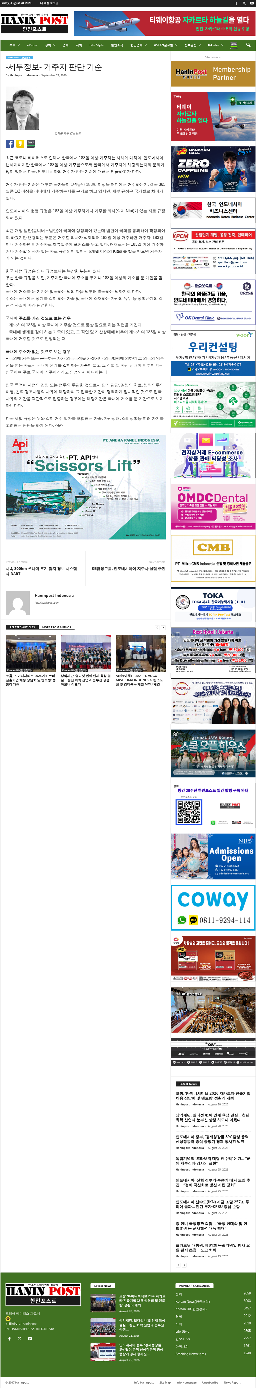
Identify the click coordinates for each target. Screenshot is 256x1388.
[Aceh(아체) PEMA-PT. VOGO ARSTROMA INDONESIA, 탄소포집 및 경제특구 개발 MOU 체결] (141, 653)
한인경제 (136, 45)
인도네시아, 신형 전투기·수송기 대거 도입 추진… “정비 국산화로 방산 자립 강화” (213, 1182)
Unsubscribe (210, 1382)
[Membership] (213, 74)
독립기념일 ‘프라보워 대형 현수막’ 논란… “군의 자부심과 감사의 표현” (213, 1161)
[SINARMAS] (213, 701)
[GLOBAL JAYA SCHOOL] (213, 753)
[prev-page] (157, 627)
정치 (48, 45)
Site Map (165, 1382)
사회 (79, 45)
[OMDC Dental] (213, 507)
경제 (65, 45)
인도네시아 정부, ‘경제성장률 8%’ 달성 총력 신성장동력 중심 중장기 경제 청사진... (141, 1349)
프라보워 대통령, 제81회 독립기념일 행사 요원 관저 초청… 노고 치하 (213, 1247)
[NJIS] (213, 856)
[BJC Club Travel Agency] (213, 650)
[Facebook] (237, 3)
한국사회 (182, 1346)
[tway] (213, 116)
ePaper (32, 45)
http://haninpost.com (47, 602)
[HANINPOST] (213, 806)
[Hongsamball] (213, 169)
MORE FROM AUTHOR (56, 627)
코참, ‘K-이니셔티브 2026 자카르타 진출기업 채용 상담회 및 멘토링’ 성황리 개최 (31, 679)
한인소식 (117, 45)
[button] (248, 45)
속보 (13, 45)
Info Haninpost (144, 1382)
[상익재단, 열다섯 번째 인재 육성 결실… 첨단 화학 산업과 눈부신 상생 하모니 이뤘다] (86, 653)
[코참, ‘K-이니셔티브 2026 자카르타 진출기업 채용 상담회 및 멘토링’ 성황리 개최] (31, 653)
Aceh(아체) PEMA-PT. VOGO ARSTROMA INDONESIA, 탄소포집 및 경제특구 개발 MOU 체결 (139, 679)
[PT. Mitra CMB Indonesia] (213, 558)
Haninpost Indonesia (24, 75)
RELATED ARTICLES (22, 627)
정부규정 (190, 45)
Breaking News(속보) (191, 1354)
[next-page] (163, 627)
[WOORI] (213, 353)
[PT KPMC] (213, 251)
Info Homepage (186, 1382)
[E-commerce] (213, 456)
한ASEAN (183, 1339)
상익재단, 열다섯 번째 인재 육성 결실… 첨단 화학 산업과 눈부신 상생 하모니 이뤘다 (86, 679)
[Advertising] (86, 487)
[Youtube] (252, 3)
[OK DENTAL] (213, 302)
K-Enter (213, 45)
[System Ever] (213, 404)
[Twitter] (244, 3)
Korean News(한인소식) (193, 1301)
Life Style (97, 45)
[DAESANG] (213, 959)
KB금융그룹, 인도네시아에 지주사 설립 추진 (129, 568)
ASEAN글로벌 (163, 45)
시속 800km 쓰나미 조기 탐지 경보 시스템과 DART (41, 571)
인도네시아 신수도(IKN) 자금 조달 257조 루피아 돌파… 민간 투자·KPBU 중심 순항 (212, 1204)
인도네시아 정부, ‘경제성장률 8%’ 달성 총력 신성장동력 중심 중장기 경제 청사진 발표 (212, 1139)
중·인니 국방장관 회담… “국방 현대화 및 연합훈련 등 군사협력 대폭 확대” (211, 1226)
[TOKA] (213, 604)
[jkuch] (213, 1010)
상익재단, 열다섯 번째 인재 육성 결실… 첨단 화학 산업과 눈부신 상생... (142, 1325)
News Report (232, 1382)
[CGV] (213, 1052)
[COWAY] (213, 908)
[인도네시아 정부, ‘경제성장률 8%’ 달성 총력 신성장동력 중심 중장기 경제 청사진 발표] (103, 1352)
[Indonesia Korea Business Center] (213, 210)
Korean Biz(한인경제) (19, 57)
